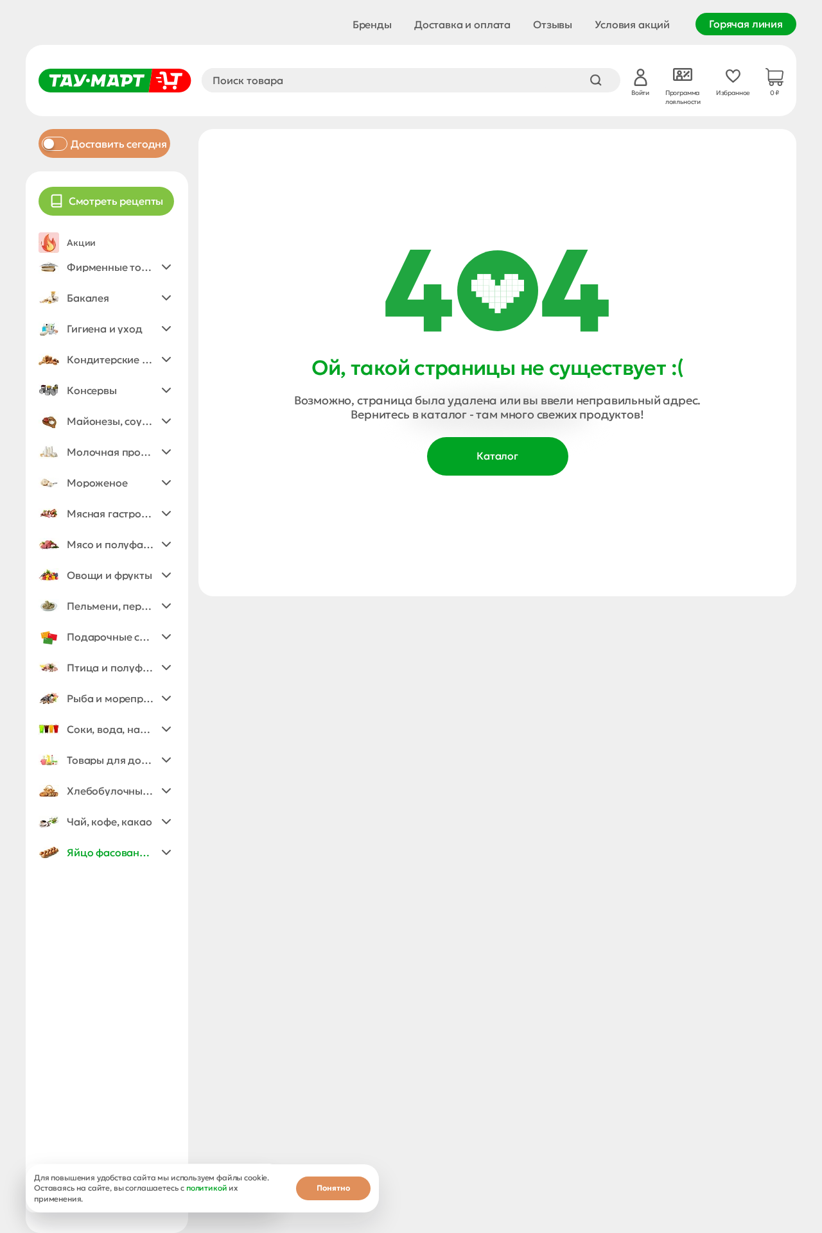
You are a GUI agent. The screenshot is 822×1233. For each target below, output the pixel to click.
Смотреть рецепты (116, 200)
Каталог (497, 455)
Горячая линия (746, 23)
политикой (206, 1188)
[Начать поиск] (596, 80)
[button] (106, 267)
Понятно (333, 1188)
